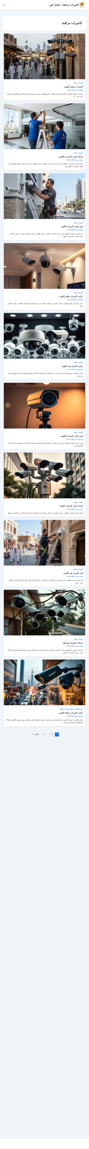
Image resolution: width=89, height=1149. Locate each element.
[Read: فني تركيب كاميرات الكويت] (44, 196)
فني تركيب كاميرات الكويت (72, 226)
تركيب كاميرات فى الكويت (72, 366)
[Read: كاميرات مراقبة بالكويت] (44, 56)
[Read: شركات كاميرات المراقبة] (44, 612)
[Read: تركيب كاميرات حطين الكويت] (44, 266)
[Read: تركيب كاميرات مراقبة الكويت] (44, 682)
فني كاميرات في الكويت (73, 573)
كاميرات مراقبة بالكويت (73, 87)
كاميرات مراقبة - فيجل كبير (64, 4)
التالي (36, 734)
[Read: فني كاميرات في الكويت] (44, 543)
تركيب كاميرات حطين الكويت (71, 296)
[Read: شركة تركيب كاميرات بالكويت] (44, 126)
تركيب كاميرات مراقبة (76, 709)
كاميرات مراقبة (78, 83)
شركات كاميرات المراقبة (73, 643)
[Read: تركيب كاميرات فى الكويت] (44, 336)
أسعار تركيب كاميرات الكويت (71, 506)
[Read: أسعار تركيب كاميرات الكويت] (44, 475)
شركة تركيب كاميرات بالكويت (71, 156)
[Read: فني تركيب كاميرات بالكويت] (44, 405)
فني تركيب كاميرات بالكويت (71, 436)
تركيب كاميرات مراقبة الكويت (71, 712)
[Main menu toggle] (4, 5)
